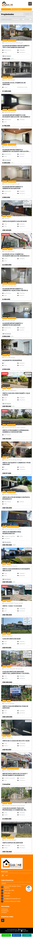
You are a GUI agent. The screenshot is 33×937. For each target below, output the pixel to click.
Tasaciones (4, 909)
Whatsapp (6, 935)
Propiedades (4, 911)
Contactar (17, 935)
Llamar (27, 935)
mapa (27, 19)
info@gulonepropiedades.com (12, 898)
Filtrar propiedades (17, 9)
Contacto (4, 912)
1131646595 (7, 896)
